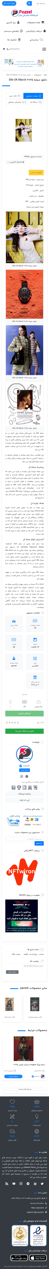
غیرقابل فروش (24, 713)
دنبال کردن (24, 770)
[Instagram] (21, 776)
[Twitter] (42, 1184)
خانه (45, 75)
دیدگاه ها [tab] (33, 102)
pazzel (26, 765)
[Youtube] (13, 1184)
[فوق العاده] (17, 722)
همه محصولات (33, 22)
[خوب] (14, 722)
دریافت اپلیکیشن (34, 31)
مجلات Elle (16, 954)
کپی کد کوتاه (25, 800)
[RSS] (6, 1184)
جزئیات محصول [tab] (32, 96)
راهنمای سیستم (11, 31)
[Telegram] (27, 776)
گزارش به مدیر (36, 172)
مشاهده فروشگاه (24, 794)
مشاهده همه (12, 972)
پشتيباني (34, 39)
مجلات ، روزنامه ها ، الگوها (34, 954)
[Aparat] (35, 1184)
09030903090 (14, 49)
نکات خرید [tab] (13, 96)
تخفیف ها (12, 39)
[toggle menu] (44, 49)
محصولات (37, 75)
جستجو (39, 843)
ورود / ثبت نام (9, 3)
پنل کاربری (11, 22)
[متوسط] (12, 722)
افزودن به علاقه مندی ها (24, 731)
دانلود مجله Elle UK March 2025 (33, 966)
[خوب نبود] (9, 722)
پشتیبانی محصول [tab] (14, 102)
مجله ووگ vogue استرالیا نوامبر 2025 (29, 1064)
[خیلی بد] (6, 722)
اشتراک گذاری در (15, 162)
